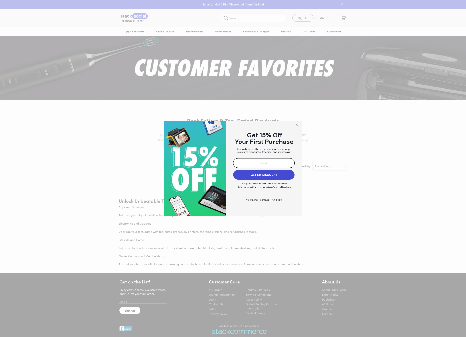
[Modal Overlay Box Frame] (233, 168)
